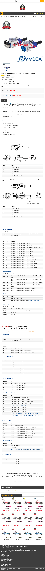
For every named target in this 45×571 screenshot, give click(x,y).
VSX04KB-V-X (27, 508)
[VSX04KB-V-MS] (39, 507)
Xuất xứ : (6, 81)
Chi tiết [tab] (4, 100)
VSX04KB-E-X (6, 524)
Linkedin (12, 77)
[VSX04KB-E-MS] (17, 522)
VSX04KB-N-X (6, 508)
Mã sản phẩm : (5, 79)
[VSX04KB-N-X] (6, 507)
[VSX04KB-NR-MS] (39, 522)
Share (3, 77)
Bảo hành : (6, 83)
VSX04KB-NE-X (28, 539)
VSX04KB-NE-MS (39, 539)
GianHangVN (42, 568)
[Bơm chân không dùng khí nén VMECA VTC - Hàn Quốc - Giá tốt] (22, 41)
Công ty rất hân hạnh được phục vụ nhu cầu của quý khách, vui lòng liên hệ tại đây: (22, 473)
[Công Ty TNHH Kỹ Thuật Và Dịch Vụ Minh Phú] (22, 9)
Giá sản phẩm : (5, 90)
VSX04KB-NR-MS (39, 524)
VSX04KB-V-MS (39, 508)
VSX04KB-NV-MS (17, 539)
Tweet (8, 77)
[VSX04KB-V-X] (28, 507)
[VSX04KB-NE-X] (28, 537)
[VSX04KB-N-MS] (17, 507)
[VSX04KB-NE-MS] (39, 537)
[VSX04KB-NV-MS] (17, 537)
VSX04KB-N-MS (17, 508)
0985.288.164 (40, 13)
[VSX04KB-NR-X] (28, 522)
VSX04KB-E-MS (17, 524)
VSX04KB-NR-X (28, 524)
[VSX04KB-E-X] (6, 522)
